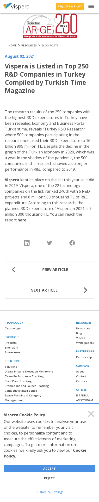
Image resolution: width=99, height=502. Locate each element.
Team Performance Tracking (24, 376)
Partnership (84, 357)
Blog (79, 333)
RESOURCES (29, 45)
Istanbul (82, 395)
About (80, 371)
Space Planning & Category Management (23, 398)
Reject (49, 478)
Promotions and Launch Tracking (27, 386)
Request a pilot (70, 6)
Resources (83, 328)
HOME (13, 45)
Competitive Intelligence (21, 390)
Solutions (11, 366)
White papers (85, 342)
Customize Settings (49, 492)
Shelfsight (11, 347)
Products (11, 342)
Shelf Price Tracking (18, 381)
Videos (80, 338)
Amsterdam (84, 400)
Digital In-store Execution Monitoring (29, 371)
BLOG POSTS (50, 45)
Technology (13, 328)
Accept (49, 468)
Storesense (12, 352)
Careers (81, 381)
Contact (81, 376)
